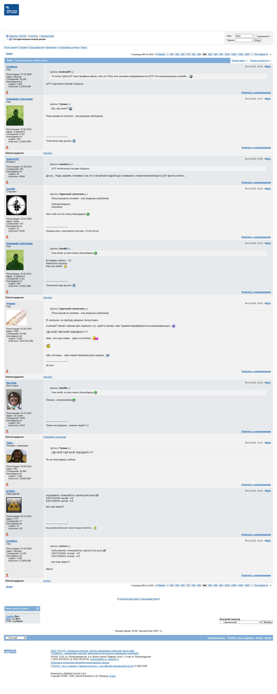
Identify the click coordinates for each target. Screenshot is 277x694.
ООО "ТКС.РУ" (58, 651)
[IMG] (8, 618)
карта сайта (128, 651)
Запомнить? (263, 36)
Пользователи (36, 47)
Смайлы (10, 616)
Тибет (9, 443)
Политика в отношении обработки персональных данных (80, 662)
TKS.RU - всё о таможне (240, 638)
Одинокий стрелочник (19, 99)
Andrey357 (12, 159)
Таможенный (47, 36)
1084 (233, 54)
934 (183, 54)
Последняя (261, 54)
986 (215, 54)
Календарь (51, 47)
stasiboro (11, 66)
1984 (247, 54)
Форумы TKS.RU (18, 36)
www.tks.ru (113, 659)
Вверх (268, 638)
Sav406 (10, 189)
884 (177, 54)
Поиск (84, 47)
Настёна (47, 153)
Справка (23, 47)
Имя (229, 36)
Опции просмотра (259, 60)
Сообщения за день (69, 47)
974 (188, 54)
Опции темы (238, 60)
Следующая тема (149, 599)
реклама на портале (77, 651)
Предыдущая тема (128, 599)
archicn (10, 491)
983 (199, 54)
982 (193, 54)
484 (172, 54)
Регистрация (10, 47)
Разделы (33, 36)
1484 (240, 54)
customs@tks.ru (98, 659)
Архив (259, 638)
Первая (160, 54)
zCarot (112, 676)
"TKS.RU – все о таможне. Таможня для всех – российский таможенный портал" (92, 666)
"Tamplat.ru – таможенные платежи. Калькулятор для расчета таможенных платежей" (94, 653)
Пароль (231, 40)
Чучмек (10, 303)
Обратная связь (216, 638)
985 (210, 54)
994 (221, 54)
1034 (227, 54)
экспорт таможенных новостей (105, 651)
